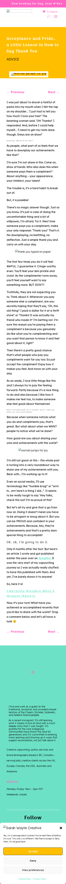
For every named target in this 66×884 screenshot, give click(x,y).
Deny (33, 860)
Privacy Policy (39, 878)
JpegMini (44, 558)
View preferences (33, 870)
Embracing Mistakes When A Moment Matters (31, 594)
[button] (61, 828)
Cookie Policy (24, 878)
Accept (33, 851)
